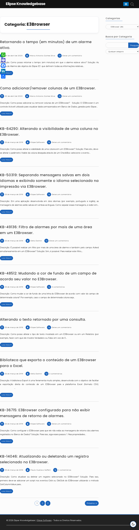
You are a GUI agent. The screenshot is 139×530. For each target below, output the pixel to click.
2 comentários (58, 287)
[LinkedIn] (3, 71)
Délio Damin (36, 241)
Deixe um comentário (72, 56)
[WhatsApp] (3, 54)
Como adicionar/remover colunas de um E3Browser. (48, 88)
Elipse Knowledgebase (25, 3)
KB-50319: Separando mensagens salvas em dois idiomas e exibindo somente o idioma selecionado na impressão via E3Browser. (49, 181)
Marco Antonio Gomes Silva (42, 56)
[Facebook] (3, 65)
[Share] (3, 76)
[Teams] (3, 60)
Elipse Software (38, 142)
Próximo (91, 503)
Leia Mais (6, 73)
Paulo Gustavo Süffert (41, 470)
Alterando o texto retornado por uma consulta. (43, 319)
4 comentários (64, 470)
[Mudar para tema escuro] (133, 524)
